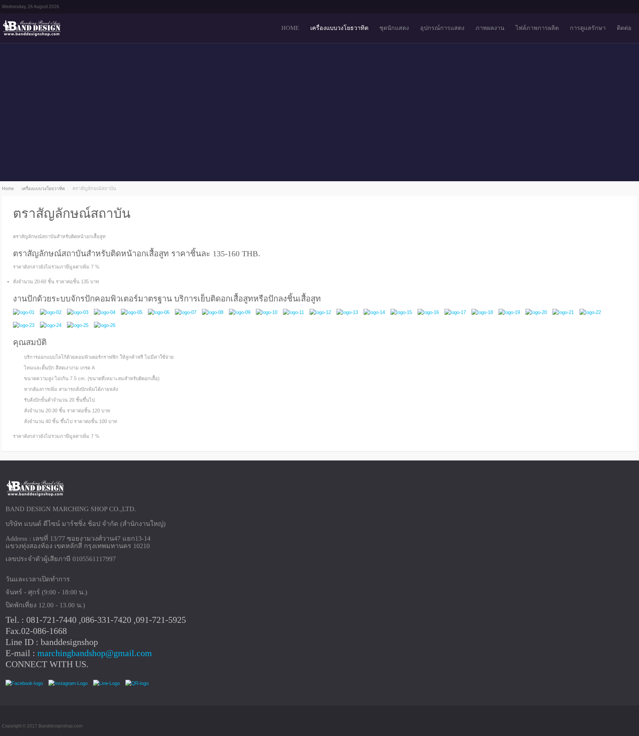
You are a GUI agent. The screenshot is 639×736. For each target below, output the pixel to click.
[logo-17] (455, 312)
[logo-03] (77, 312)
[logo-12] (320, 312)
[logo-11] (293, 312)
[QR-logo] (137, 684)
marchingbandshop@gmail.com (94, 653)
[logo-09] (239, 312)
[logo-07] (185, 312)
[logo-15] (401, 312)
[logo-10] (266, 312)
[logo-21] (563, 312)
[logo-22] (590, 312)
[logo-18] (482, 312)
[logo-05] (131, 312)
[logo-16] (428, 312)
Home (8, 188)
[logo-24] (50, 326)
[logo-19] (509, 312)
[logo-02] (50, 312)
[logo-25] (77, 326)
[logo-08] (212, 312)
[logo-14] (374, 312)
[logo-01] (23, 312)
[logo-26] (104, 326)
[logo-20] (536, 312)
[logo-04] (104, 312)
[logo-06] (158, 312)
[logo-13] (347, 312)
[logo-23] (23, 326)
